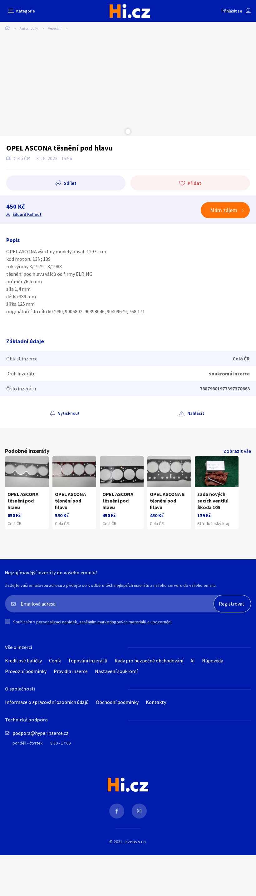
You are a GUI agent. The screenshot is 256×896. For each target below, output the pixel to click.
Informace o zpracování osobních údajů (47, 702)
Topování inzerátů (87, 660)
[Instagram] (139, 811)
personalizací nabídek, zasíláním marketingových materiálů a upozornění (103, 622)
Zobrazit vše (237, 451)
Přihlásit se (232, 11)
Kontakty (156, 702)
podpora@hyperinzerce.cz (40, 733)
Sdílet (70, 183)
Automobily (29, 28)
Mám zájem (223, 210)
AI (192, 660)
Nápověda (212, 660)
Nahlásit (195, 413)
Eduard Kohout (27, 214)
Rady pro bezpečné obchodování (149, 660)
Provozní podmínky (26, 671)
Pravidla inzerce (71, 671)
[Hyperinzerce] (130, 11)
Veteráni (55, 28)
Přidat (194, 183)
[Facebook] (116, 811)
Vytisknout (69, 413)
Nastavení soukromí (116, 671)
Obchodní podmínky (117, 702)
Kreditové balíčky (23, 660)
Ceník (55, 660)
